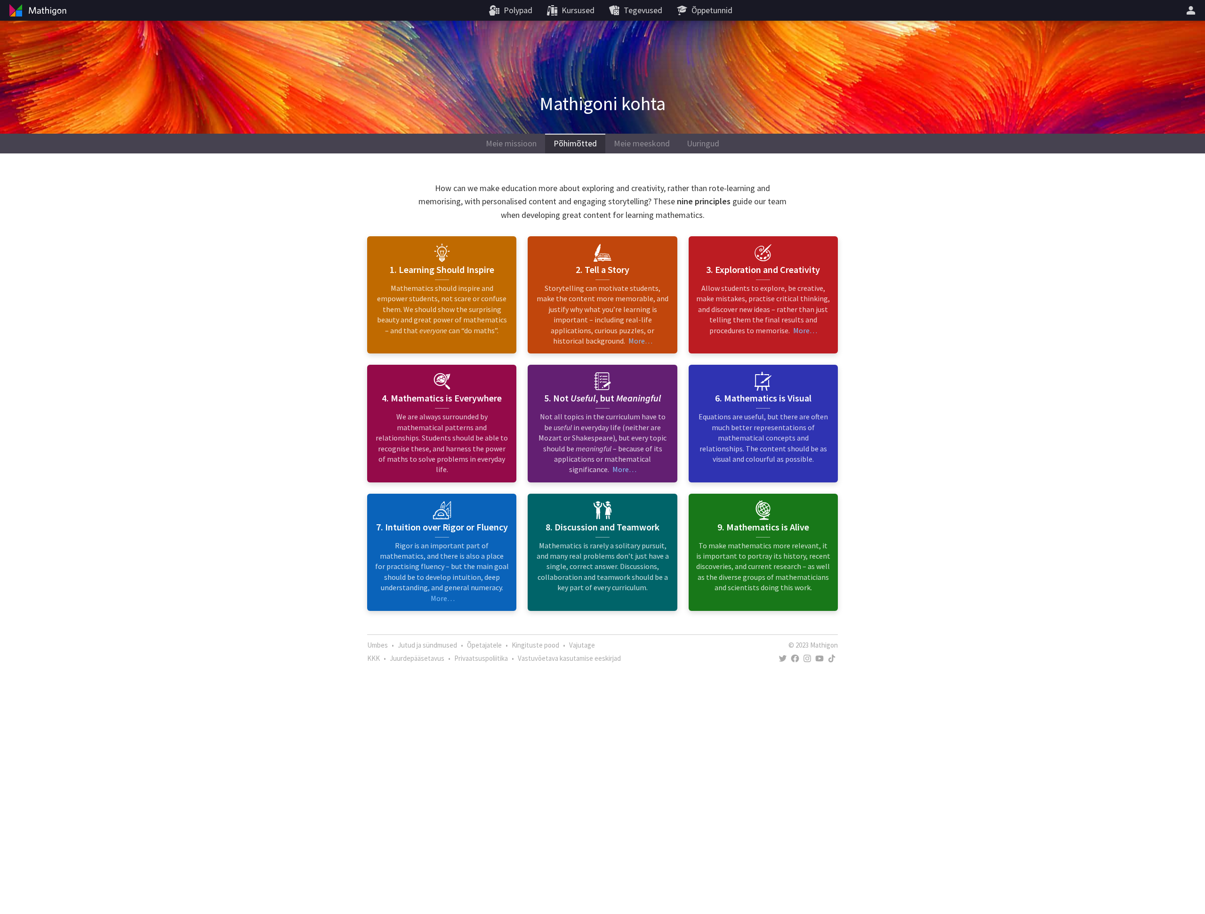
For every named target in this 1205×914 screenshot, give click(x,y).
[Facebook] (795, 658)
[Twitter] (783, 658)
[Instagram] (807, 658)
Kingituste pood (535, 645)
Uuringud (703, 143)
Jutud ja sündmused (427, 645)
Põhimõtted (575, 143)
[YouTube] (819, 658)
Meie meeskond (642, 143)
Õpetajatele (484, 645)
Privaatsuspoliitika (481, 658)
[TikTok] (832, 658)
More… (640, 340)
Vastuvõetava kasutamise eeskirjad (569, 658)
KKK (373, 658)
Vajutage (582, 645)
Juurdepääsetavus (417, 658)
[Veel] (1192, 10)
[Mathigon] (36, 10)
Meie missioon (511, 143)
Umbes (377, 645)
